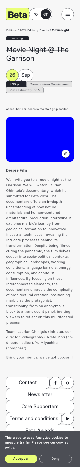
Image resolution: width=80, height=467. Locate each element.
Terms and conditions (33, 418)
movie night (17, 38)
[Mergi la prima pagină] (17, 14)
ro (35, 14)
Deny (55, 458)
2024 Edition (28, 30)
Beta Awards (39, 430)
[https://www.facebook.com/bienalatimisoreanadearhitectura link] (55, 383)
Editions (11, 30)
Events (44, 30)
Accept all (21, 458)
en (45, 14)
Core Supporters (40, 406)
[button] (68, 14)
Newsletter (40, 394)
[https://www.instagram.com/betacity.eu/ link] (68, 383)
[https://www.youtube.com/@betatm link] (68, 419)
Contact (28, 382)
